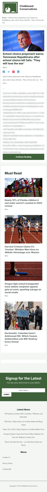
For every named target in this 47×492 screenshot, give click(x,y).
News (5, 67)
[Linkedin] (18, 71)
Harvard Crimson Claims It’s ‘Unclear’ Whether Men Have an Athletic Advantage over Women (22, 249)
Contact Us (6, 457)
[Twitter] (9, 71)
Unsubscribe (7, 469)
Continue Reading (23, 157)
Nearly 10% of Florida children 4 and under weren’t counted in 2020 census (23, 203)
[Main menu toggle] (42, 7)
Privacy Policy (8, 463)
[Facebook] (4, 71)
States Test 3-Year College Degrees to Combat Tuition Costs (23, 429)
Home (4, 17)
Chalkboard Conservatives (28, 7)
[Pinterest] (13, 71)
